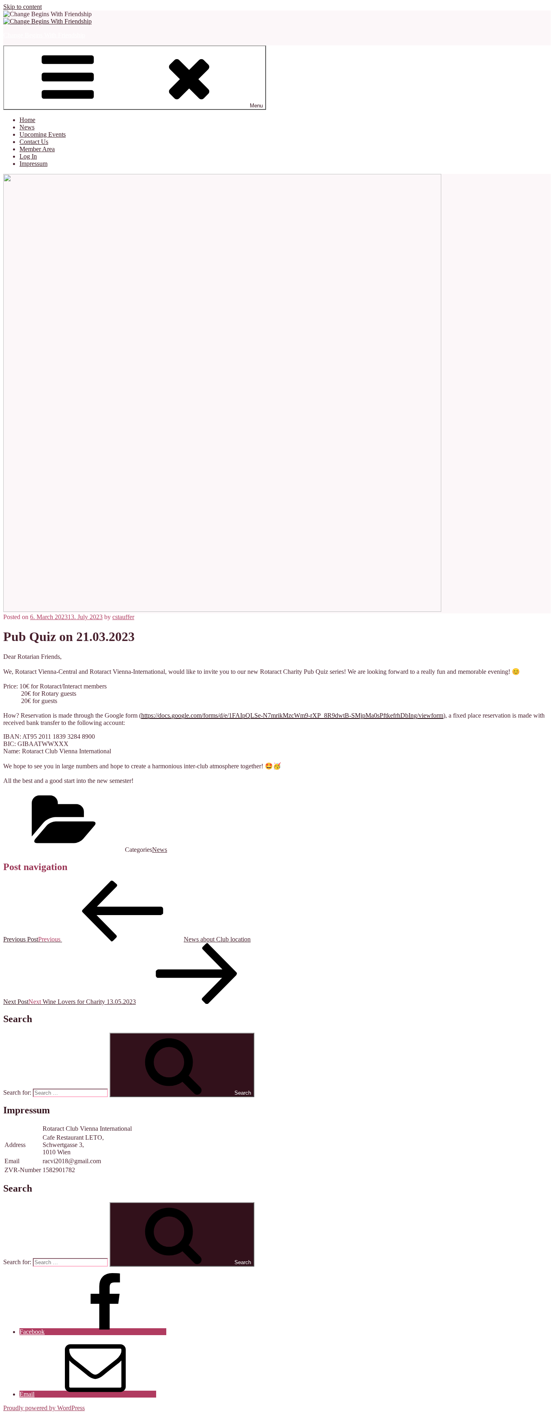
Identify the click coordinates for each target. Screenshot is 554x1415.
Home (27, 119)
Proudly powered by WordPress (44, 1407)
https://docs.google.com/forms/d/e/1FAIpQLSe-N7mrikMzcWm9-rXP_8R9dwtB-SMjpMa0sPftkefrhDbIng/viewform (292, 715)
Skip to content (22, 6)
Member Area (37, 149)
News (26, 127)
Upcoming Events (42, 134)
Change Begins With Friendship (44, 35)
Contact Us (33, 141)
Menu (256, 106)
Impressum (33, 163)
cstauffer (123, 616)
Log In (28, 156)
